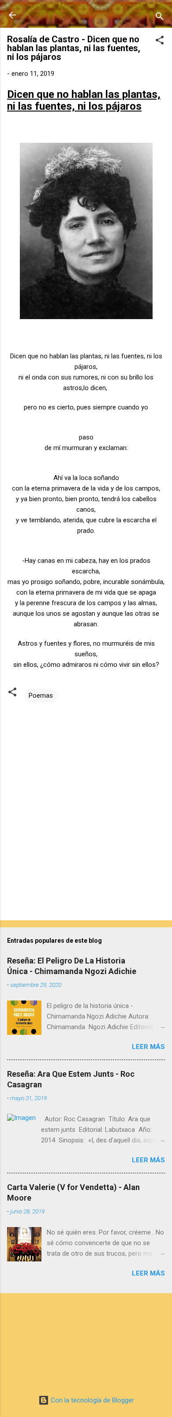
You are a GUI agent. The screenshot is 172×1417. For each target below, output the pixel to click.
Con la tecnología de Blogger (91, 1400)
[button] (159, 41)
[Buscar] (159, 17)
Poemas (41, 695)
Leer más (148, 1047)
